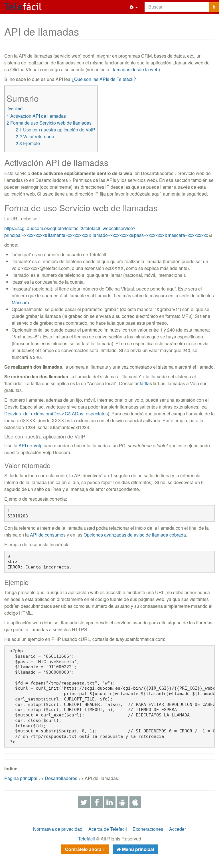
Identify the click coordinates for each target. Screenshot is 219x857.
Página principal (20, 778)
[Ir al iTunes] (135, 801)
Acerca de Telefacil (107, 829)
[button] (134, 7)
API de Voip (30, 445)
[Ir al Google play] (122, 801)
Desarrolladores (61, 778)
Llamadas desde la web (134, 69)
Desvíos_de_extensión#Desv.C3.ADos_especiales (56, 413)
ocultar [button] (15, 108)
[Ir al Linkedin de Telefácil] (109, 801)
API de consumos (48, 534)
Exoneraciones (148, 829)
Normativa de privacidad (57, 829)
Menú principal (137, 849)
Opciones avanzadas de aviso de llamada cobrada (135, 534)
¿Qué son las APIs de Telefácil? (104, 79)
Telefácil (86, 838)
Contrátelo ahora (84, 849)
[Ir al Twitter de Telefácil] (84, 801)
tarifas (146, 383)
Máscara (20, 302)
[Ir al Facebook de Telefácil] (97, 801)
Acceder (177, 829)
